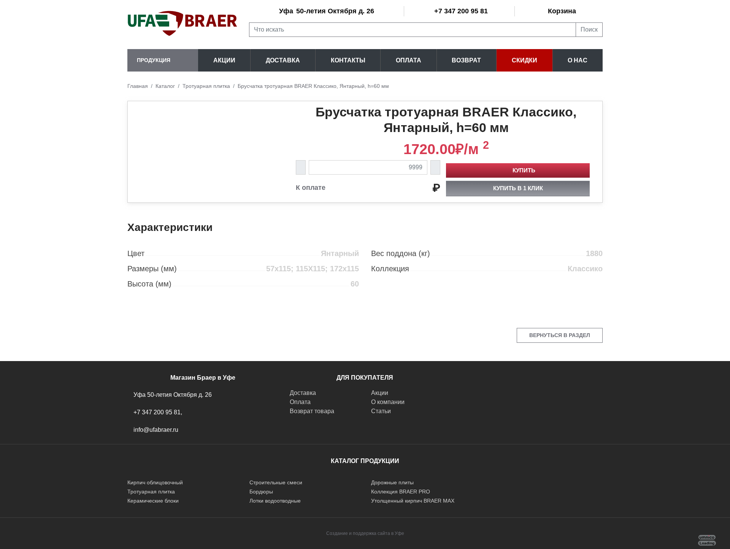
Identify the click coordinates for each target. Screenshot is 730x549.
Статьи (381, 411)
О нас (577, 60)
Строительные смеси (275, 482)
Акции (224, 60)
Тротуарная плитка (151, 492)
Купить (524, 170)
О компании (388, 402)
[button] (162, 60)
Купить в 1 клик (518, 188)
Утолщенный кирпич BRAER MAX (412, 501)
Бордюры (261, 492)
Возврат (466, 60)
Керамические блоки (153, 501)
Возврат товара (312, 411)
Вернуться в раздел (559, 335)
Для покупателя (364, 377)
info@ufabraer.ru (155, 429)
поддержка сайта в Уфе (378, 533)
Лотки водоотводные (275, 501)
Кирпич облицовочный (155, 482)
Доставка (283, 60)
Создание (337, 533)
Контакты (348, 60)
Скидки (524, 60)
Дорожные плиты (392, 482)
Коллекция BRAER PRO (400, 492)
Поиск (589, 29)
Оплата (408, 60)
